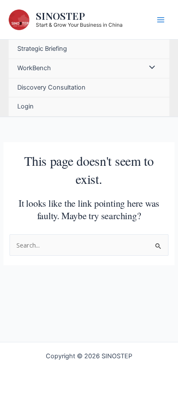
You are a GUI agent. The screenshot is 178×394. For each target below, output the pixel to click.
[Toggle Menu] (150, 68)
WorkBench (34, 68)
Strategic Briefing (42, 49)
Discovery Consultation (51, 87)
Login (25, 106)
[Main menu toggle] (160, 19)
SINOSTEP (60, 15)
